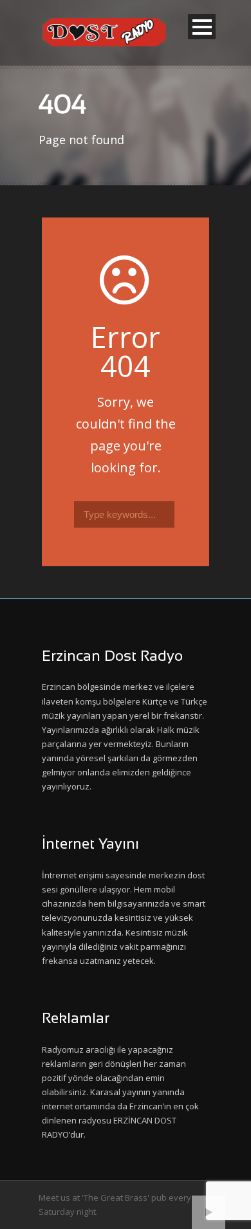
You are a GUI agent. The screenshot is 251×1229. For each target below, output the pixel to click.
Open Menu (202, 26)
